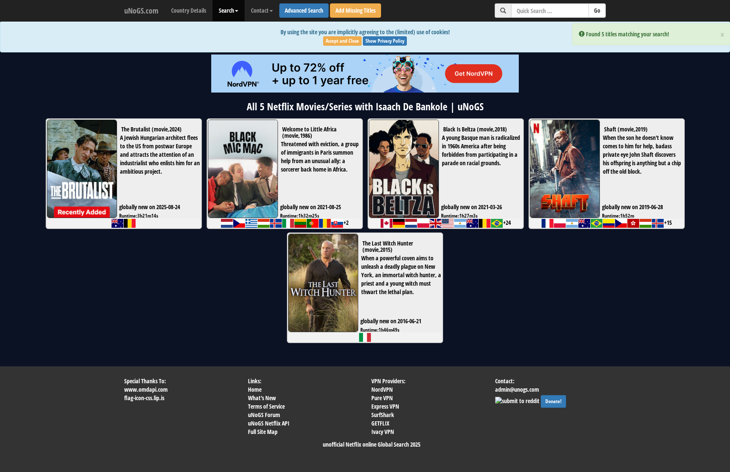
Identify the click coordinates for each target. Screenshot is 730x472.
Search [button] (226, 10)
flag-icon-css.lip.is (144, 398)
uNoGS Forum (264, 415)
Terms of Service (266, 406)
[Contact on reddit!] (518, 400)
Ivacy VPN (382, 432)
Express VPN (385, 406)
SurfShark (382, 415)
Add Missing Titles (355, 10)
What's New (262, 398)
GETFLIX (380, 423)
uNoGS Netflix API (268, 423)
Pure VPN (382, 398)
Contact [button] (260, 10)
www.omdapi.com (146, 389)
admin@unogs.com (517, 389)
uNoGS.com (141, 10)
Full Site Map (263, 432)
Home (254, 389)
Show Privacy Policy (384, 40)
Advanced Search (304, 10)
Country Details (188, 10)
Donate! (553, 401)
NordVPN (382, 389)
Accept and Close (342, 40)
